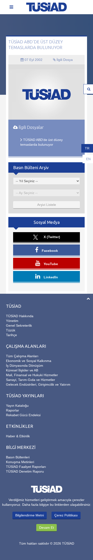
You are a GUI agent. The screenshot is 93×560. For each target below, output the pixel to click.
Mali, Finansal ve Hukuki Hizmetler (32, 375)
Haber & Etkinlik (18, 436)
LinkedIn (50, 277)
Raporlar (12, 410)
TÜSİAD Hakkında (19, 316)
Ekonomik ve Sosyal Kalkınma (28, 361)
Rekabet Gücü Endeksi (23, 415)
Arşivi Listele (46, 205)
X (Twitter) (51, 237)
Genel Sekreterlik (19, 325)
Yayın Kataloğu (17, 405)
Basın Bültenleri (18, 457)
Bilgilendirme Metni (29, 515)
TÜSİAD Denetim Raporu (25, 471)
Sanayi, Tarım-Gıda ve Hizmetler (30, 380)
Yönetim (12, 321)
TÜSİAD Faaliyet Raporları (26, 467)
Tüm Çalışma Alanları (22, 356)
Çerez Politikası (66, 515)
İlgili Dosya (64, 60)
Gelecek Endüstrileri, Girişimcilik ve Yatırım (38, 384)
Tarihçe (11, 335)
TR (87, 148)
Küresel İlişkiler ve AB (22, 370)
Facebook (49, 251)
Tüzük (10, 330)
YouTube (50, 264)
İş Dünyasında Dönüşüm (24, 365)
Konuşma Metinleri (20, 462)
